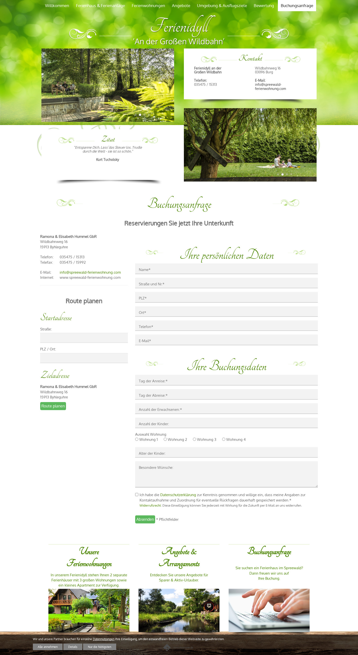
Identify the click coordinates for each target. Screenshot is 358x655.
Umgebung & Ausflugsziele (222, 5)
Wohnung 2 (177, 439)
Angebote (181, 5)
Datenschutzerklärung (178, 494)
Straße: (46, 329)
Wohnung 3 (206, 439)
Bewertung (264, 5)
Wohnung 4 (236, 439)
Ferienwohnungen (148, 5)
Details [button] (72, 647)
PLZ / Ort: (48, 349)
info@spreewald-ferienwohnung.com (270, 86)
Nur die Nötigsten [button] (99, 647)
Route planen (53, 406)
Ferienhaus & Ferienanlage (100, 5)
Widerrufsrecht (150, 505)
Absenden (145, 519)
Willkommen (57, 5)
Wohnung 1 (148, 439)
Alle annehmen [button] (48, 647)
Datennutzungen (103, 639)
